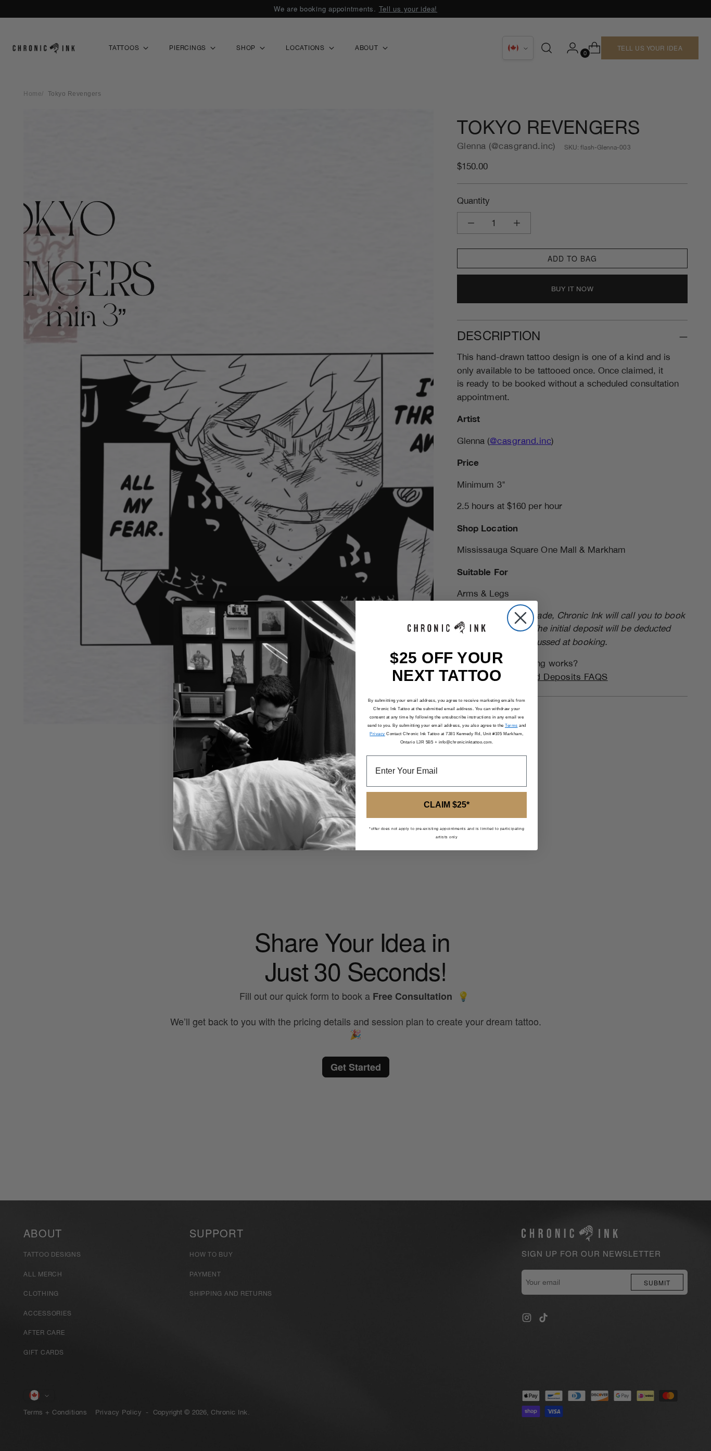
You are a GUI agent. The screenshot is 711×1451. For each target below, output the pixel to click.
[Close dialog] (520, 618)
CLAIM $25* (446, 804)
